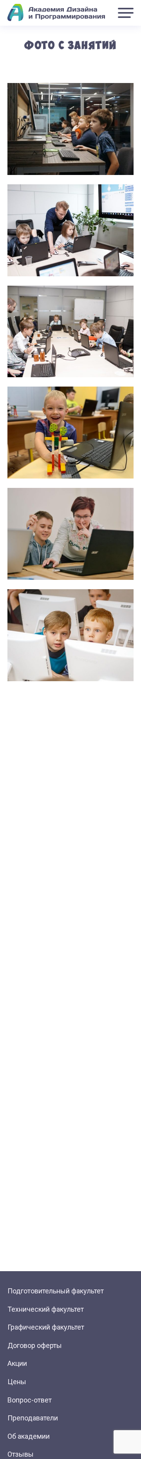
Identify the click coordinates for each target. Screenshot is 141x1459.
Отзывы (20, 1454)
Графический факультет (45, 1327)
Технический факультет (45, 1309)
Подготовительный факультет (55, 1291)
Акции (17, 1363)
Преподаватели (32, 1418)
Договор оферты (34, 1345)
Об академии (28, 1436)
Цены (16, 1382)
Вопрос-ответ (29, 1400)
